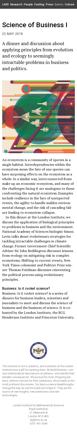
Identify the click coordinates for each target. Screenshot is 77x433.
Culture (69, 4)
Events (59, 4)
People (28, 4)
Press (49, 4)
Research (16, 4)
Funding (39, 4)
